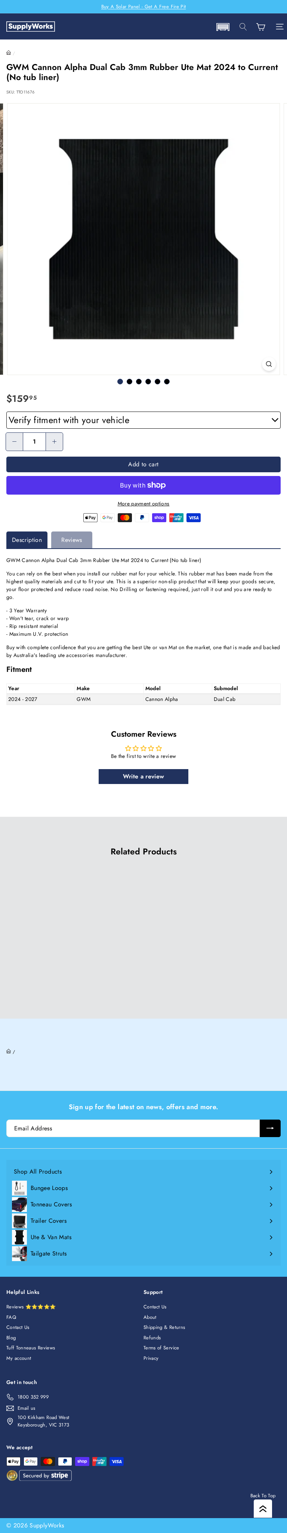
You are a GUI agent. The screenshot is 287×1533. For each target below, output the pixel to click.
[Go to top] (263, 1508)
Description (27, 540)
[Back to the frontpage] (8, 53)
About (150, 1317)
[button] (222, 27)
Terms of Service (161, 1347)
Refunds (152, 1337)
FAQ (11, 1317)
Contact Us (18, 1327)
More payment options (144, 503)
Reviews (71, 540)
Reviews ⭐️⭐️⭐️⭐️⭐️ (31, 1306)
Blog (11, 1337)
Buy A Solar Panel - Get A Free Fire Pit (143, 6)
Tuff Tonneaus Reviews (30, 1347)
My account (18, 1358)
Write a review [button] (143, 776)
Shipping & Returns (164, 1327)
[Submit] (270, 1128)
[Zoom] (269, 364)
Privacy (151, 1358)
